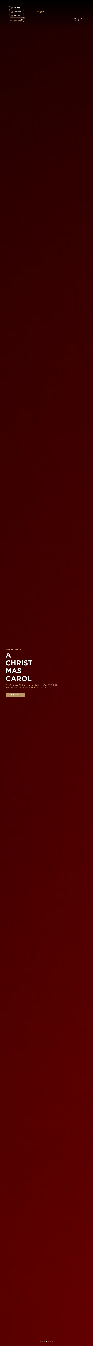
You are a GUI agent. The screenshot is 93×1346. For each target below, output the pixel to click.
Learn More (15, 695)
